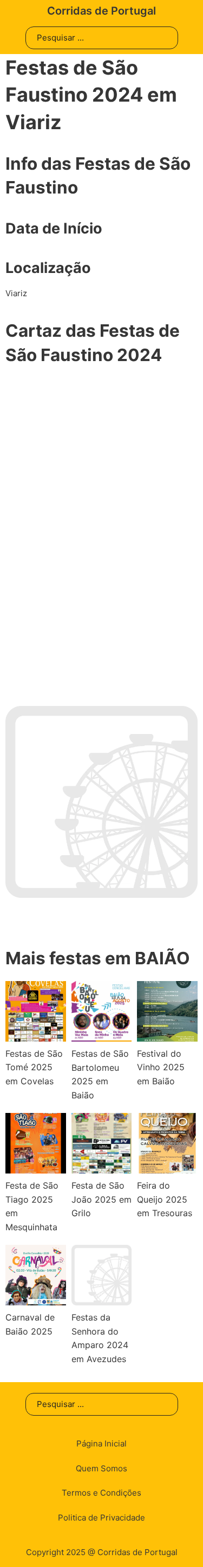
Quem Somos (101, 1468)
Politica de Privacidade (101, 1517)
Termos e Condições (101, 1493)
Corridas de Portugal (101, 10)
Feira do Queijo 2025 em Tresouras (164, 1199)
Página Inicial (101, 1443)
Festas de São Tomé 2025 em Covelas (34, 1067)
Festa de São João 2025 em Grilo (101, 1199)
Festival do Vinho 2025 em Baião (161, 1067)
